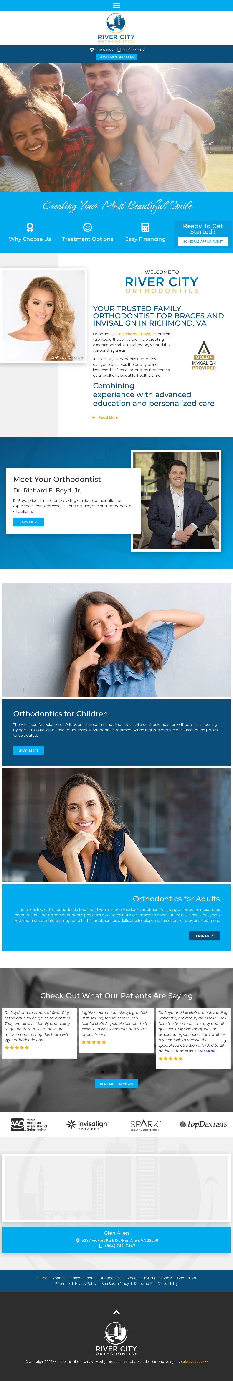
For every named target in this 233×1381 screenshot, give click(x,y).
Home (42, 1278)
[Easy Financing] (145, 227)
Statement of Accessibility (156, 1283)
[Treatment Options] (87, 227)
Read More (108, 417)
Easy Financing (145, 239)
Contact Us (186, 1278)
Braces (132, 1278)
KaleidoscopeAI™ (194, 1362)
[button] (116, 5)
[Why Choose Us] (30, 227)
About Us (60, 1278)
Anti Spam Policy (115, 1283)
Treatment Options (87, 239)
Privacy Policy (85, 1283)
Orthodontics (110, 1278)
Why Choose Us (30, 239)
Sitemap (63, 1283)
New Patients (83, 1278)
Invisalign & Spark (158, 1278)
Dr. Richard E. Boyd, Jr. (137, 334)
